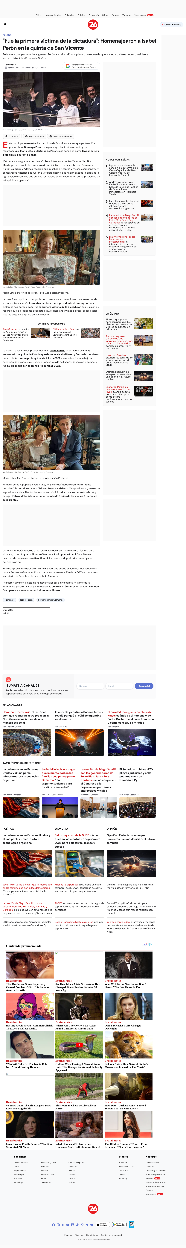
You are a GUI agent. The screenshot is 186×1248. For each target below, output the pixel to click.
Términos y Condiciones (86, 1235)
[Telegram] (87, 1224)
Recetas (72, 1178)
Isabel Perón (26, 599)
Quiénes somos (152, 1162)
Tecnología (18, 1182)
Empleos (149, 1190)
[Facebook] (53, 1224)
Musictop (123, 1178)
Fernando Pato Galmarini (50, 599)
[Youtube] (67, 1224)
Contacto (150, 1166)
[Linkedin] (72, 1224)
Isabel (86, 151)
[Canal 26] (93, 1209)
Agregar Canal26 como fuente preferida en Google (84, 65)
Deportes (45, 1166)
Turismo (71, 1182)
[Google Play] (119, 1225)
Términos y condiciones (156, 1170)
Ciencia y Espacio (76, 1162)
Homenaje (9, 599)
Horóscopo (19, 1174)
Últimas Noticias (21, 1162)
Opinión (112, 828)
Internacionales (48, 1174)
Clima (16, 1166)
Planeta (71, 1174)
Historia (71, 1170)
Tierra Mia (123, 1170)
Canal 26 (12, 64)
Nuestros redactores (155, 1186)
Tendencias (46, 1182)
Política (7, 35)
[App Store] (103, 1225)
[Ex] (63, 1224)
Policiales (18, 1178)
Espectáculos (20, 1170)
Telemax (122, 1174)
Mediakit (153, 1178)
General (44, 1170)
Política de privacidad (155, 1174)
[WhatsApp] (82, 1224)
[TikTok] (77, 1224)
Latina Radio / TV (126, 1166)
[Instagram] (58, 1224)
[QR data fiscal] (131, 1226)
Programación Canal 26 (156, 1182)
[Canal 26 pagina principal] (93, 29)
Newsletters (154, 1194)
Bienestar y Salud (49, 1162)
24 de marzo (57, 350)
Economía (61, 828)
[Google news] (91, 1224)
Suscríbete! (144, 686)
